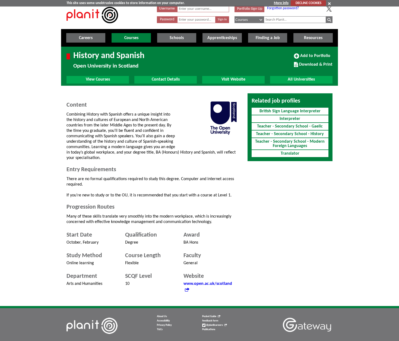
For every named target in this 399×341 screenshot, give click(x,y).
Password (167, 19)
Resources (313, 38)
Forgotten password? (283, 8)
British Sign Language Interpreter (290, 111)
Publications (208, 329)
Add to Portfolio (314, 57)
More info (281, 3)
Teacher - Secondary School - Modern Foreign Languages (290, 143)
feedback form (210, 321)
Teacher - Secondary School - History (290, 134)
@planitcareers (214, 325)
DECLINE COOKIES (308, 3)
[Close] (329, 3)
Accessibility (163, 321)
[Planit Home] (92, 26)
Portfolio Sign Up (249, 9)
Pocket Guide (209, 316)
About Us (162, 316)
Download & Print (315, 66)
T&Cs (160, 329)
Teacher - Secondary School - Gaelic (290, 126)
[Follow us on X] (328, 8)
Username (167, 8)
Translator (290, 153)
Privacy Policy (164, 325)
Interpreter (290, 119)
